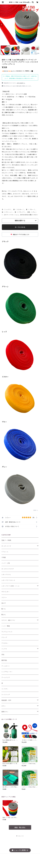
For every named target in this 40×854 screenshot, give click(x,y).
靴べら (3, 609)
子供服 (3, 557)
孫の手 (3, 603)
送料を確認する (21, 83)
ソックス (4, 649)
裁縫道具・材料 (6, 700)
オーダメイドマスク (7, 569)
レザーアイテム (6, 574)
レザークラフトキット (8, 580)
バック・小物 (5, 563)
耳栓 (2, 654)
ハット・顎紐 (5, 626)
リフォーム (4, 552)
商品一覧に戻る (20, 827)
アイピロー (4, 643)
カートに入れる (20, 227)
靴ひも (3, 614)
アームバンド (5, 677)
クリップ (4, 637)
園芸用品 (4, 660)
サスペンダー (5, 592)
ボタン (3, 706)
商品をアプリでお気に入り (20, 234)
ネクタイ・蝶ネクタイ (8, 620)
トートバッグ (5, 694)
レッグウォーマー (6, 672)
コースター (4, 689)
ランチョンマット (6, 632)
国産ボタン (4, 712)
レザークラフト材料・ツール (10, 586)
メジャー (4, 597)
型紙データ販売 (6, 540)
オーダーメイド (6, 546)
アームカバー (5, 666)
